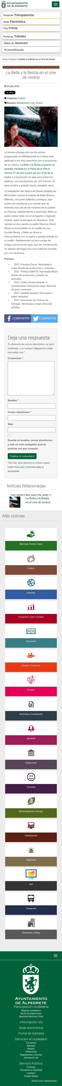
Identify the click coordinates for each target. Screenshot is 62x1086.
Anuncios (15, 43)
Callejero (31, 1073)
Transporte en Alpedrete (31, 1070)
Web (10, 424)
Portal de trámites (31, 1033)
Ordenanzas (31, 1051)
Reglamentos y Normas (31, 1055)
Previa (10, 28)
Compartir (20, 318)
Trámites (14, 36)
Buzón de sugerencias (31, 1013)
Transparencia (18, 15)
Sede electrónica (31, 1028)
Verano (39, 103)
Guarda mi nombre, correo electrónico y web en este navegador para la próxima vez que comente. (30, 444)
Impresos (31, 1046)
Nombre (13, 400)
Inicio (5, 59)
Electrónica (14, 21)
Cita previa (31, 1043)
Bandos (31, 1049)
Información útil (31, 1022)
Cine (32, 103)
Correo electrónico (19, 412)
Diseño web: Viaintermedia (44, 1081)
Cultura (12, 59)
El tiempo (31, 1067)
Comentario (15, 358)
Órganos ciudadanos (31, 1010)
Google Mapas (31, 1076)
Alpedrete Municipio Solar (31, 1016)
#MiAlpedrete (23, 103)
